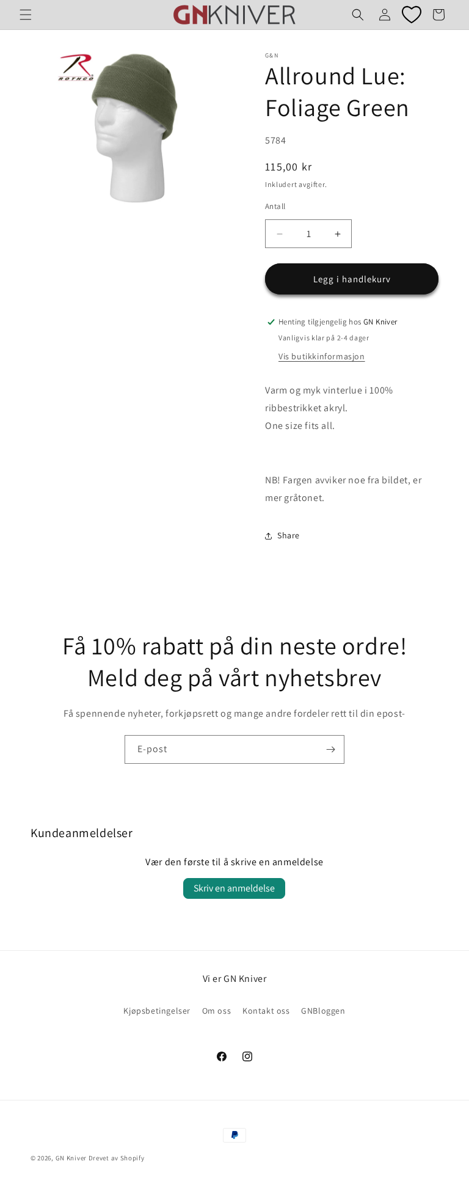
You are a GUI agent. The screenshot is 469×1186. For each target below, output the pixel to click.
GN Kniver (71, 1158)
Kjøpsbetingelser (157, 1010)
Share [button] (288, 535)
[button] (25, 14)
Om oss (216, 1010)
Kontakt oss (266, 1010)
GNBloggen (323, 1010)
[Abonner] (330, 749)
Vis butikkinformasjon (321, 356)
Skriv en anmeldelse (234, 888)
